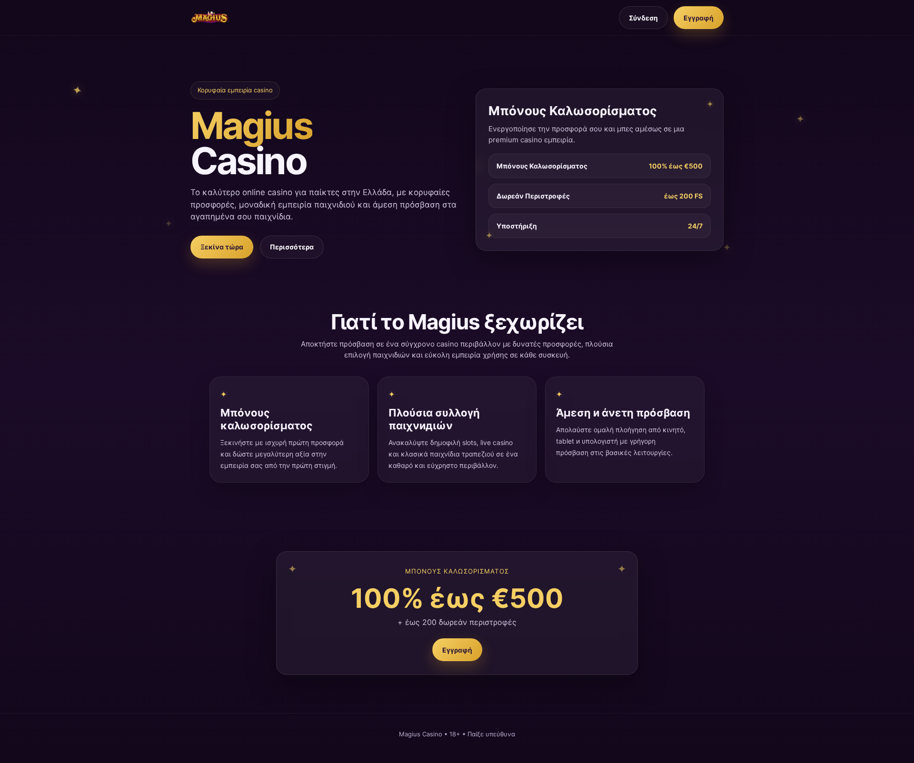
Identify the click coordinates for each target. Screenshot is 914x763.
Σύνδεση (643, 18)
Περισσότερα (292, 247)
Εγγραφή (699, 18)
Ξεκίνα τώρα (221, 247)
